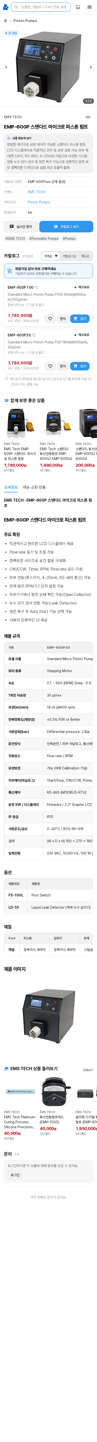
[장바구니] (78, 7)
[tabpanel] (48, 774)
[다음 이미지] (91, 67)
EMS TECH (13, 117)
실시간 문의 (24, 227)
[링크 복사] (88, 117)
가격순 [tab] (51, 256)
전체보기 (88, 1070)
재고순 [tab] (85, 256)
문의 (63, 319)
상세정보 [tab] (11, 487)
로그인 (15, 1175)
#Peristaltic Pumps (43, 239)
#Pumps (69, 239)
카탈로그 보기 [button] (69, 227)
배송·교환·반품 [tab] (34, 487)
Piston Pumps (25, 21)
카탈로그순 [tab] (69, 256)
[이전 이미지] (6, 67)
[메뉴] (90, 7)
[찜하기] (50, 319)
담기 (83, 319)
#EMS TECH (15, 239)
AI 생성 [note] (12, 33)
